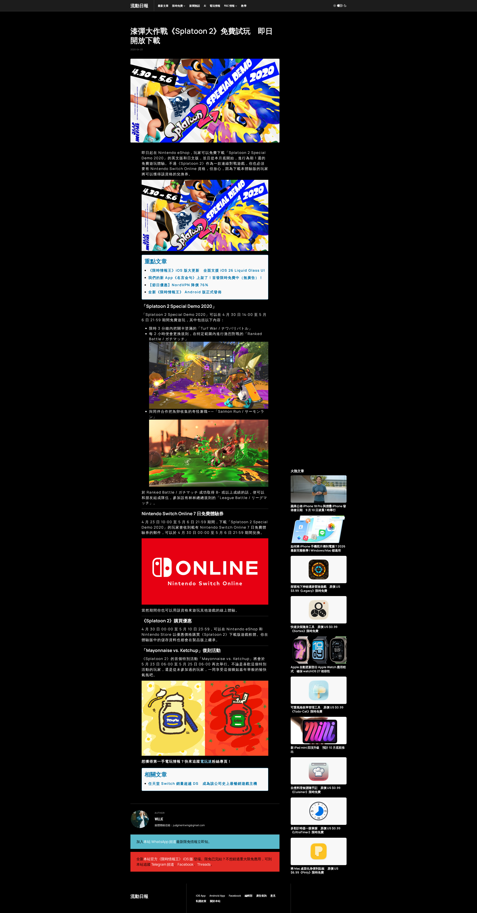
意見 (273, 895)
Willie (159, 819)
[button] (340, 6)
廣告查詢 (261, 895)
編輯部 (248, 895)
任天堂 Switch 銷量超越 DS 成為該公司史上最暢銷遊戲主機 (202, 783)
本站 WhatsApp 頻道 (159, 841)
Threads (204, 864)
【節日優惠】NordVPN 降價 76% (178, 284)
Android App (217, 895)
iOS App (201, 895)
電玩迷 (206, 761)
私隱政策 (201, 901)
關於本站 (215, 901)
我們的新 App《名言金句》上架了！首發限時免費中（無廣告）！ (205, 277)
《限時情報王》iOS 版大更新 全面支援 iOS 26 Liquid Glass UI (206, 270)
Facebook (186, 864)
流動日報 (139, 5)
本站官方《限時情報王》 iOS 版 (168, 859)
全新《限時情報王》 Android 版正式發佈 (185, 292)
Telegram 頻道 (162, 864)
